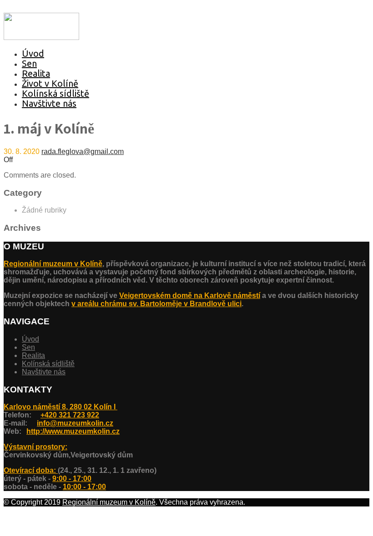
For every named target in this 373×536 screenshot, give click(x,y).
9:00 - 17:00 (71, 478)
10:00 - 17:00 (84, 487)
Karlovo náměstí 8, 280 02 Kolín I (60, 407)
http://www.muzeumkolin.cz (73, 431)
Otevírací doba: (31, 470)
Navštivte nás (49, 103)
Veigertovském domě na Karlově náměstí (189, 295)
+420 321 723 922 (69, 415)
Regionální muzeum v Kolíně (53, 264)
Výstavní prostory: (35, 447)
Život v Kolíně (50, 83)
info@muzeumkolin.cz (75, 423)
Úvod (33, 53)
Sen (29, 63)
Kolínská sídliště (55, 93)
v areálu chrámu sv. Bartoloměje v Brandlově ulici (156, 304)
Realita (36, 73)
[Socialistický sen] (41, 37)
